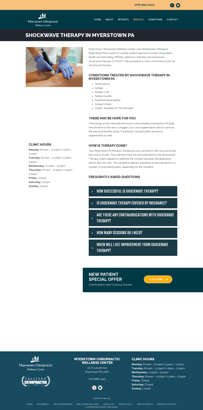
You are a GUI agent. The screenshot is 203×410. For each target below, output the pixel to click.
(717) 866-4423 (144, 4)
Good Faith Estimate (166, 404)
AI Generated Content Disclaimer (102, 407)
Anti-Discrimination (62, 404)
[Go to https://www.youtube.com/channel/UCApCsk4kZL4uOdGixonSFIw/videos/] (178, 5)
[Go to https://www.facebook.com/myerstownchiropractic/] (172, 5)
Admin (30, 404)
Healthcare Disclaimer (88, 404)
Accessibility (43, 404)
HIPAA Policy (109, 404)
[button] (133, 191)
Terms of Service (145, 404)
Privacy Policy (125, 404)
